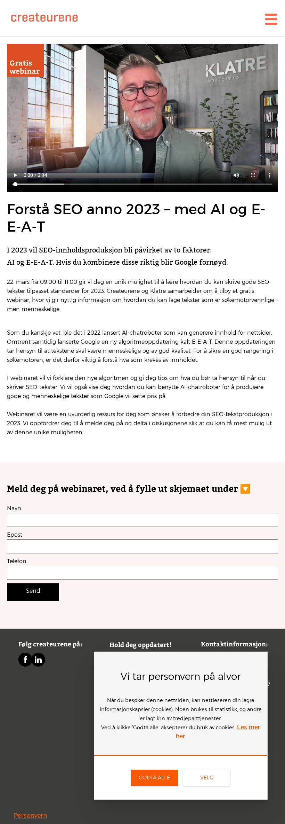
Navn (14, 508)
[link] (132, 19)
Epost (14, 534)
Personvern (30, 816)
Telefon (16, 561)
